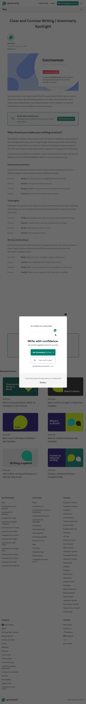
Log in (51, 366)
